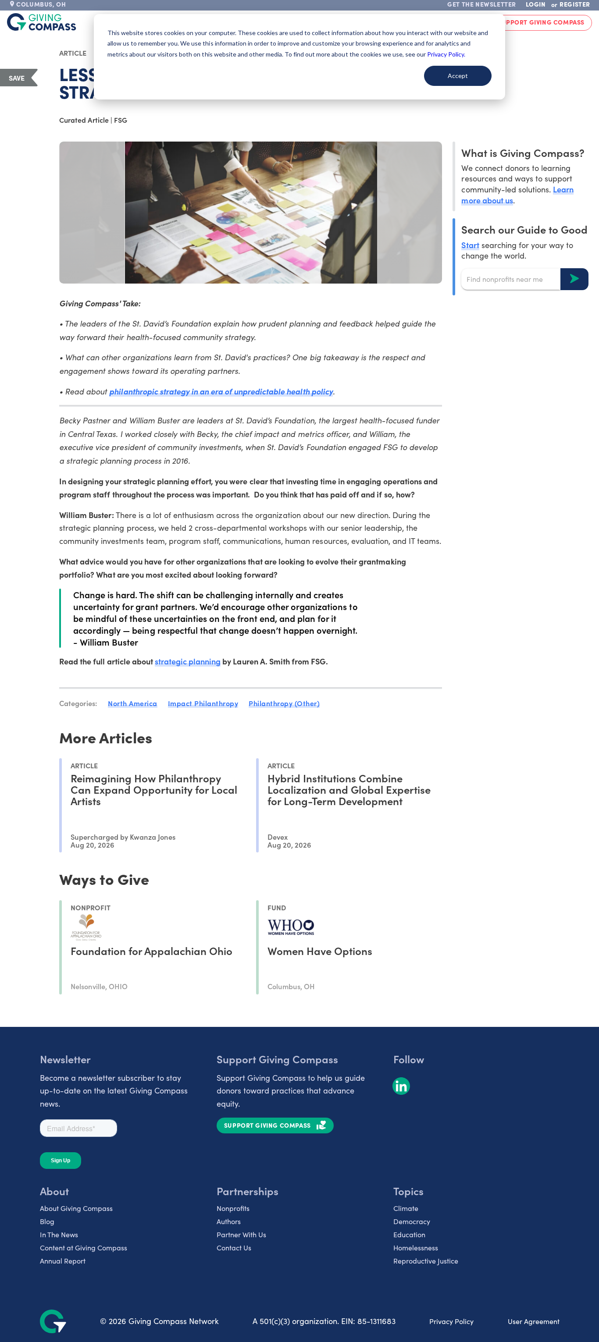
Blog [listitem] (47, 1221)
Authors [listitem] (229, 1221)
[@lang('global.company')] (41, 22)
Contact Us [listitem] (234, 1247)
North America (132, 703)
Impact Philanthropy (203, 703)
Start (470, 244)
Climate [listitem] (405, 1208)
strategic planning (188, 661)
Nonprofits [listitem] (233, 1208)
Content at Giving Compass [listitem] (83, 1247)
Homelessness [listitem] (415, 1247)
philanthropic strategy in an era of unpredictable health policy (220, 391)
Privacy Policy (451, 1321)
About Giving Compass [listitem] (76, 1208)
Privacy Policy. (446, 54)
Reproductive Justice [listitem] (425, 1260)
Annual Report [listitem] (63, 1260)
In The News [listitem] (59, 1234)
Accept (458, 75)
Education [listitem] (409, 1234)
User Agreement (534, 1321)
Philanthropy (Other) (284, 703)
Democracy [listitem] (411, 1221)
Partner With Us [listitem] (241, 1234)
